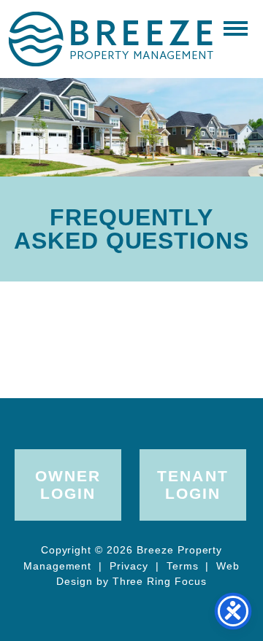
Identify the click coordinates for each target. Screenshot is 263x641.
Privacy (129, 566)
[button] (236, 27)
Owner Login (68, 484)
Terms (183, 566)
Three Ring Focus (160, 581)
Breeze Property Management (110, 39)
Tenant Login (192, 484)
